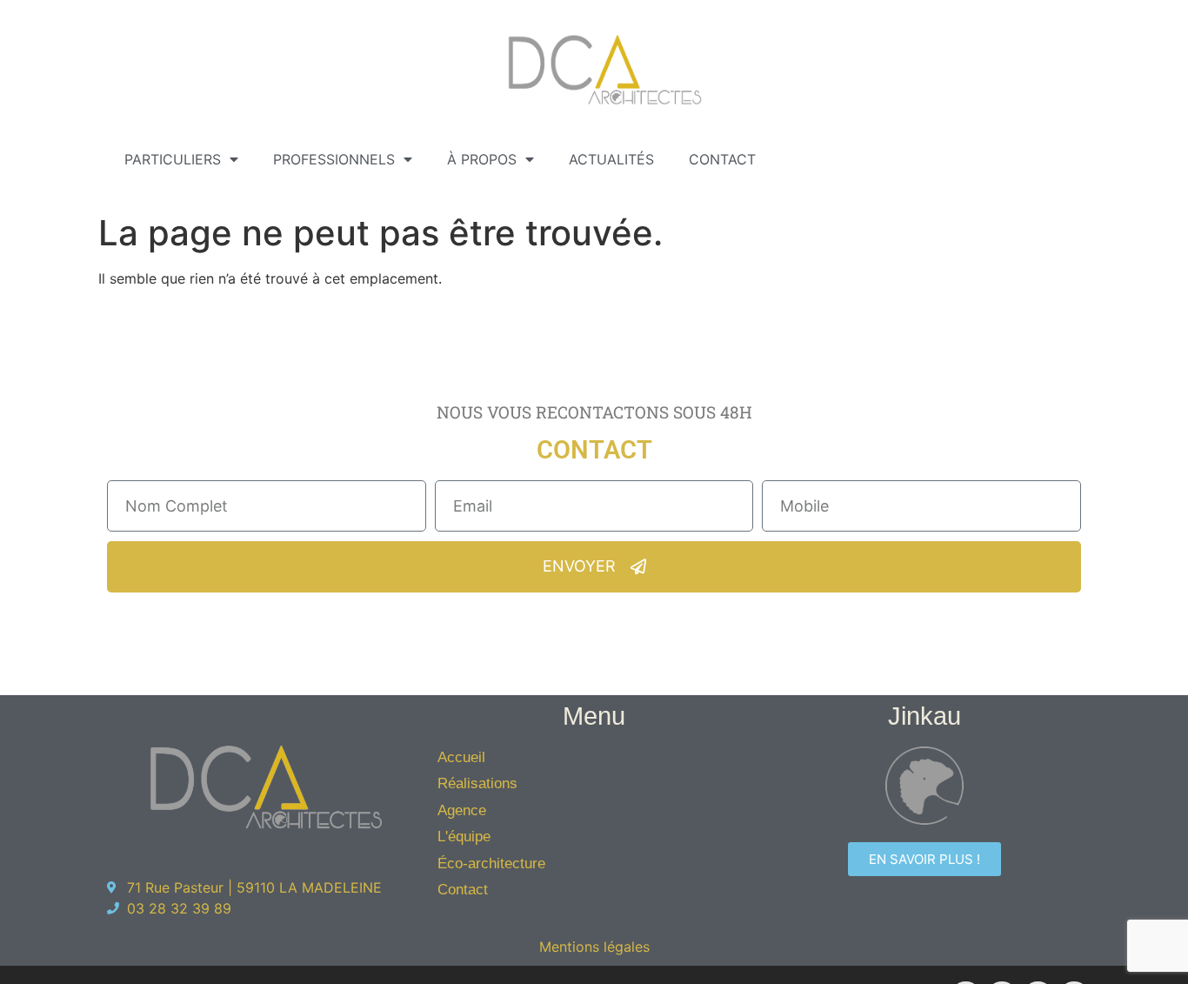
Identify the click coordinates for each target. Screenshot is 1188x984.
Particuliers (172, 159)
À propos (482, 159)
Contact (722, 159)
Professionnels (334, 159)
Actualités (611, 159)
